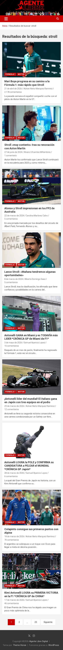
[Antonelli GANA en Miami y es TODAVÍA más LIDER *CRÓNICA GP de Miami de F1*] (31, 313)
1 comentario (10, 155)
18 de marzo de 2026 (14, 536)
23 (36, 622)
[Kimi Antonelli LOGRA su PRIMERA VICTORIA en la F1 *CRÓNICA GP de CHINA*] (31, 571)
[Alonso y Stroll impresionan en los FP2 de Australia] (31, 186)
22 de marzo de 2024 (14, 215)
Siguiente (48, 622)
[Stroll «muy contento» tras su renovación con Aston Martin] (31, 123)
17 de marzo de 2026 (14, 600)
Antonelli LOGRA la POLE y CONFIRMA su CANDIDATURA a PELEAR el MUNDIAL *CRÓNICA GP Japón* (29, 466)
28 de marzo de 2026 (14, 473)
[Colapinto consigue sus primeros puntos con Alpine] (31, 507)
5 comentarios (11, 219)
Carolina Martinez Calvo (37, 215)
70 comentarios (11, 540)
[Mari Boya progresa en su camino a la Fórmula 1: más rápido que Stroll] (31, 59)
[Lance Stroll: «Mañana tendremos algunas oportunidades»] (31, 250)
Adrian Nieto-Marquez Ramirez (38, 88)
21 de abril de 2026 (13, 88)
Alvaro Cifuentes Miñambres (37, 152)
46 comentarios (11, 603)
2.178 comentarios (13, 92)
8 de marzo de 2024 (13, 279)
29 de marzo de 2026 (14, 406)
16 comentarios (11, 346)
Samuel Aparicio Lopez (34, 342)
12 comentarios (11, 409)
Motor (21, 74)
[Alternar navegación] (6, 18)
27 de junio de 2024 (13, 152)
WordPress (53, 645)
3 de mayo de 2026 (13, 342)
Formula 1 (10, 74)
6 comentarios (11, 476)
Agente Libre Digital (38, 641)
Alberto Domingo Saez (35, 279)
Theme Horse (19, 645)
